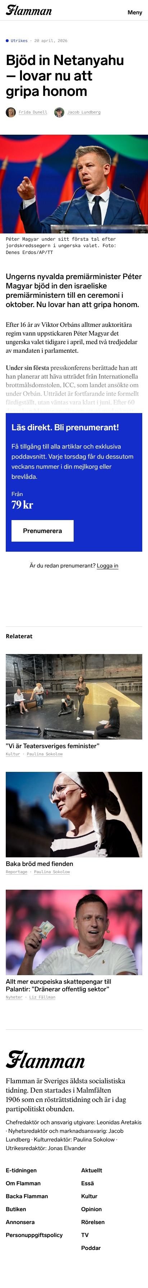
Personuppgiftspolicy (34, 1235)
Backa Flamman (27, 1196)
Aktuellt (91, 1170)
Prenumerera (42, 531)
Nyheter (14, 997)
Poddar (91, 1248)
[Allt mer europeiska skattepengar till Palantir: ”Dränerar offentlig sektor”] (74, 932)
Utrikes (19, 40)
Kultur (13, 754)
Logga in (107, 565)
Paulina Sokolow (45, 754)
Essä (87, 1183)
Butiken (16, 1209)
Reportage (16, 872)
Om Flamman (23, 1183)
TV (85, 1235)
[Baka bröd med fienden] (74, 814)
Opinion (91, 1209)
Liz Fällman (42, 997)
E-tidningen (21, 1170)
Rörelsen (93, 1222)
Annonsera (20, 1222)
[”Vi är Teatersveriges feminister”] (74, 697)
